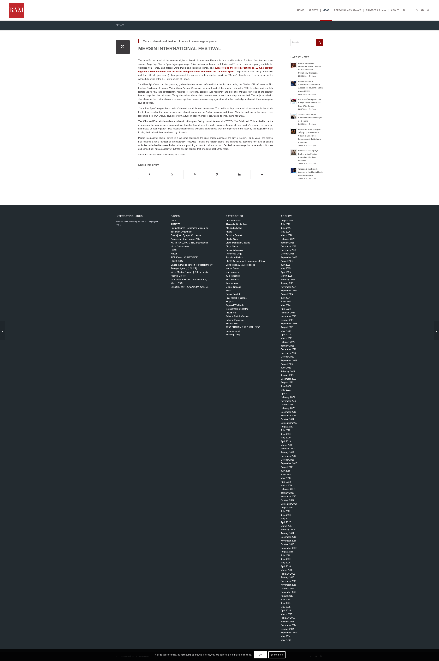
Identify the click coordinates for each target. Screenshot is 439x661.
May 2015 (285, 607)
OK (260, 655)
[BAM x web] (16, 10)
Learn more (277, 655)
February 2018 (288, 489)
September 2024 (289, 290)
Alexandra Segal (234, 228)
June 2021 (286, 386)
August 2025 (287, 261)
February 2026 (288, 239)
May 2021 (285, 390)
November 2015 (288, 584)
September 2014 (289, 632)
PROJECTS (177, 261)
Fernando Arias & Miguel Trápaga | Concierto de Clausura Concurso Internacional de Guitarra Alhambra (309, 135)
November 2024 (288, 287)
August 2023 (287, 327)
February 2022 (288, 371)
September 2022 (289, 360)
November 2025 (288, 250)
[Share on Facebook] (149, 174)
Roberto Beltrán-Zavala (237, 316)
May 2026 (285, 231)
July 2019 (285, 430)
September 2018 (289, 463)
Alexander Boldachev (236, 224)
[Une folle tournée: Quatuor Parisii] (2, 330)
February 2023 (288, 342)
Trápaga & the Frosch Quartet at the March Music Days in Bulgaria (310, 172)
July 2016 (285, 555)
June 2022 (286, 367)
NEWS (120, 25)
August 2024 (287, 294)
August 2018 (287, 467)
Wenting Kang (233, 334)
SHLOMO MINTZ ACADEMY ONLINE (190, 287)
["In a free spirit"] (123, 47)
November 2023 (288, 316)
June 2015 (286, 603)
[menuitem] (300, 10)
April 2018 (286, 482)
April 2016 (286, 566)
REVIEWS (231, 312)
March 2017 (286, 526)
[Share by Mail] (262, 174)
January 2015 (287, 621)
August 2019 (287, 426)
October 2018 (287, 459)
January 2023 (287, 345)
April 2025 (286, 272)
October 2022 (287, 356)
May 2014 (285, 636)
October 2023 (287, 320)
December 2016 (288, 537)
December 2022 (288, 349)
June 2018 (286, 474)
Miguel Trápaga (233, 287)
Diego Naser (232, 246)
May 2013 (285, 640)
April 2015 (286, 610)
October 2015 (287, 588)
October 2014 (287, 629)
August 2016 (287, 551)
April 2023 (286, 334)
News (228, 290)
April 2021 (286, 393)
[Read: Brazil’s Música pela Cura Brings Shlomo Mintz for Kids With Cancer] (293, 101)
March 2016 (286, 570)
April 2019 (286, 441)
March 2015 (286, 614)
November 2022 (288, 353)
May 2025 (285, 268)
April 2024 (286, 309)
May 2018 (285, 478)
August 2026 (287, 220)
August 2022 (287, 364)
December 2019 (288, 412)
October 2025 (287, 253)
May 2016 (285, 562)
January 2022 (287, 375)
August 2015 (287, 596)
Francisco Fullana (234, 257)
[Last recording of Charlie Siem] (436, 330)
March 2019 (286, 445)
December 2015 (288, 581)
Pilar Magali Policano (236, 298)
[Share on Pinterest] (217, 174)
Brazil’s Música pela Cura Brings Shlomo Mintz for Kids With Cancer (309, 102)
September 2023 (289, 323)
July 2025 (285, 265)
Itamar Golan (232, 268)
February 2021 (288, 397)
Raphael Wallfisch (235, 305)
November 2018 (288, 456)
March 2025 (286, 276)
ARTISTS (175, 224)
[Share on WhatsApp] (194, 174)
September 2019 (289, 423)
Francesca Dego (234, 253)
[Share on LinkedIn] (239, 174)
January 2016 (287, 577)
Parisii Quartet (233, 294)
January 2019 (287, 452)
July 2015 (285, 599)
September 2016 (289, 548)
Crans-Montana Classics (238, 242)
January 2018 (287, 493)
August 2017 (287, 507)
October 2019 (287, 419)
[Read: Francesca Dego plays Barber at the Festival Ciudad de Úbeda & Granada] (293, 153)
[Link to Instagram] (427, 10)
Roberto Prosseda (235, 320)
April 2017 (286, 522)
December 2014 (288, 625)
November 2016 (288, 540)
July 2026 (285, 224)
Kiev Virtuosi (232, 283)
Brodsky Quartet (234, 235)
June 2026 (286, 228)
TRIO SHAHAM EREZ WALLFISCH (243, 327)
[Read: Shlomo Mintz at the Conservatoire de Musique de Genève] (293, 116)
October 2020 (287, 404)
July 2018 (285, 470)
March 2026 (286, 235)
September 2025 (289, 257)
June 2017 (286, 515)
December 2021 (288, 379)
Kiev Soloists (232, 279)
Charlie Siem (232, 239)
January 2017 (287, 533)
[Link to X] (417, 10)
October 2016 (287, 544)
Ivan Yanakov (232, 272)
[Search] (404, 10)
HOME (174, 250)
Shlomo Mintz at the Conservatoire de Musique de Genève (310, 117)
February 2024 (288, 312)
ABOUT (175, 220)
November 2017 (288, 496)
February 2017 (288, 529)
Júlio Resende (233, 276)
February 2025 (288, 279)
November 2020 (288, 401)
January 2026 (287, 242)
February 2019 (288, 448)
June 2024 (286, 301)
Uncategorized (233, 331)
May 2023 (285, 331)
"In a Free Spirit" (234, 220)
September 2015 (289, 592)
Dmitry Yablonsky (234, 250)
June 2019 (286, 434)
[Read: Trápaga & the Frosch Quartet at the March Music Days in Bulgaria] (293, 171)
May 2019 (285, 437)
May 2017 (285, 518)
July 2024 (285, 298)
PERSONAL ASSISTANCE (184, 257)
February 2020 (288, 408)
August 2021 (287, 382)
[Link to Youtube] (422, 10)
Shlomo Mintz (232, 323)
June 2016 (286, 559)
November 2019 (288, 415)
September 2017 (289, 504)
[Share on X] (172, 174)
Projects (230, 301)
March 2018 (286, 485)
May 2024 (285, 305)
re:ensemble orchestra (237, 309)
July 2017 (285, 511)
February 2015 (288, 618)
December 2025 (288, 246)
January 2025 (287, 283)
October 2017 (287, 500)
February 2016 (288, 574)
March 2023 (286, 338)
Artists (229, 231)
